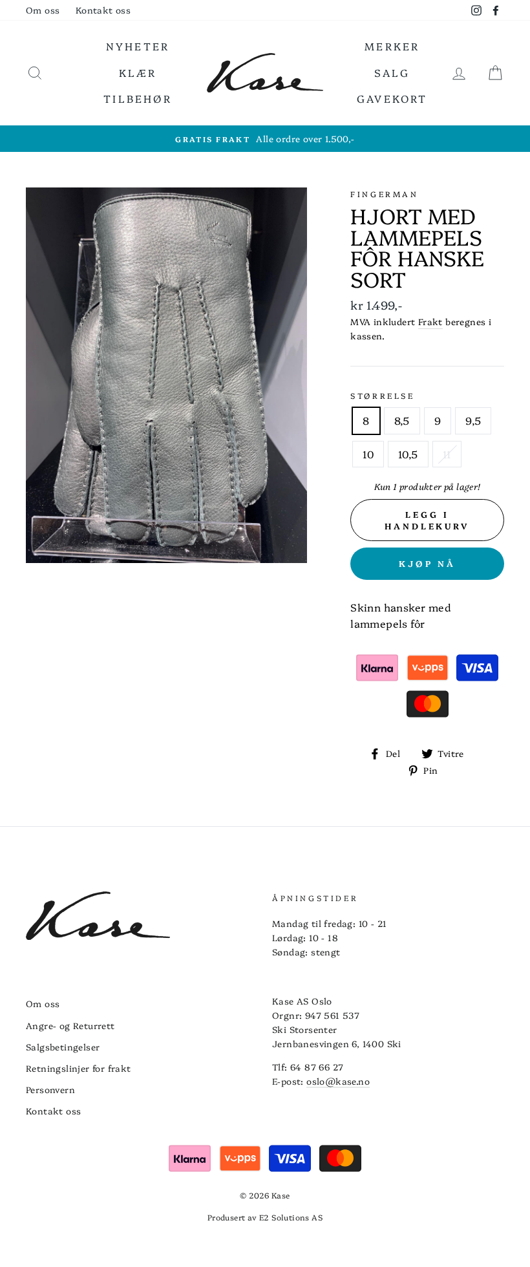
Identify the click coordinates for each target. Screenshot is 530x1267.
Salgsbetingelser (63, 1046)
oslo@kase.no (338, 1081)
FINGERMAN (384, 193)
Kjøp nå (427, 563)
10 (368, 454)
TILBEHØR (137, 98)
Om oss (42, 10)
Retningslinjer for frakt (78, 1068)
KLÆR (138, 72)
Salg (392, 72)
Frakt (430, 321)
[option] (265, 139)
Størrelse (382, 395)
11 (447, 454)
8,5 (402, 420)
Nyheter (137, 46)
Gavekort (392, 98)
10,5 (408, 454)
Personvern (50, 1089)
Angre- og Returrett (70, 1025)
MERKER (392, 46)
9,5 (473, 420)
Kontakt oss (103, 10)
